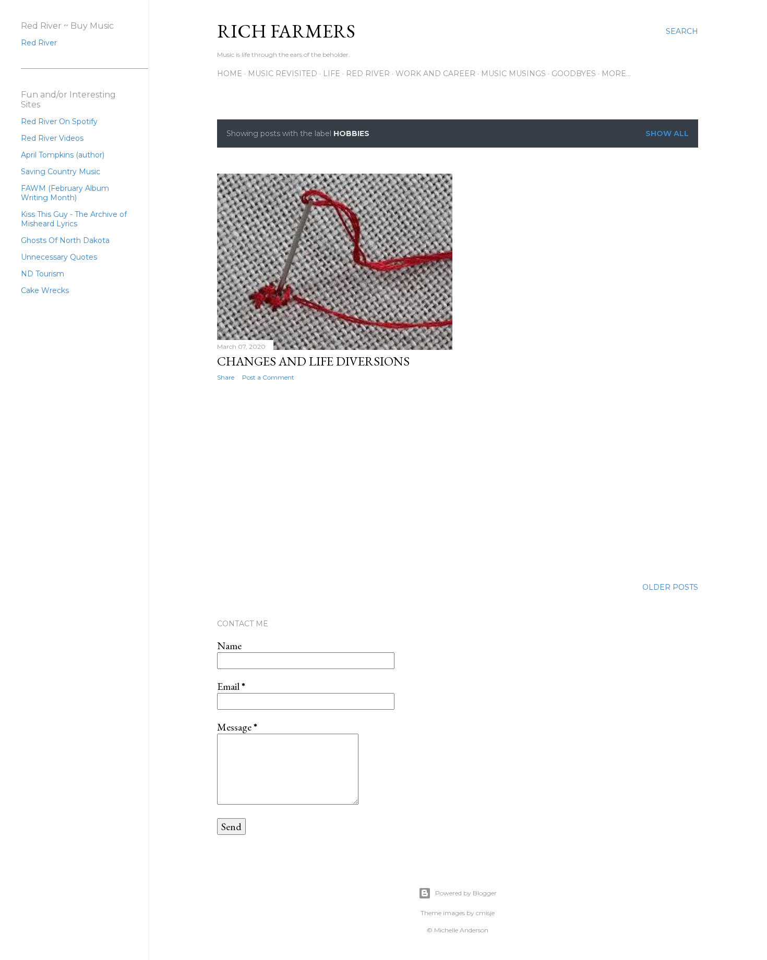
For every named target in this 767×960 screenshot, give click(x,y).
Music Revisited (282, 73)
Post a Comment (268, 377)
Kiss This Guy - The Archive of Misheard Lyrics (74, 219)
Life (331, 73)
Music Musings (513, 73)
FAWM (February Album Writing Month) (65, 193)
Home (229, 73)
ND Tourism (42, 273)
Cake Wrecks (45, 290)
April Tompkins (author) (62, 155)
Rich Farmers (286, 31)
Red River (368, 73)
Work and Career (435, 73)
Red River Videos (52, 138)
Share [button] (225, 377)
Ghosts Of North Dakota (65, 240)
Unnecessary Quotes (59, 257)
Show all (667, 133)
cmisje (485, 913)
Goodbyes (574, 73)
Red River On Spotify (59, 121)
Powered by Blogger (466, 893)
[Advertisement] (334, 480)
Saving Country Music (60, 171)
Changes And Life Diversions (313, 361)
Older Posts (670, 587)
